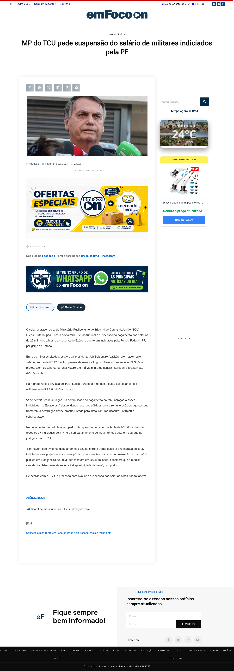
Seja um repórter (45, 3)
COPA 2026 (23, 3)
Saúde (57, 658)
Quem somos (19, 650)
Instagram (108, 256)
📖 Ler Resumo (40, 307)
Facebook (48, 256)
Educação (147, 650)
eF (10, 3)
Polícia (227, 650)
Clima (116, 650)
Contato (65, 3)
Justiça (178, 650)
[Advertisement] (184, 283)
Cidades (103, 650)
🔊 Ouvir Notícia (71, 307)
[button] (30, 87)
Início (3, 650)
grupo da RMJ (90, 256)
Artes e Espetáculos (43, 650)
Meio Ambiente (196, 650)
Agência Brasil (35, 497)
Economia (130, 650)
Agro (64, 650)
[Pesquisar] (204, 101)
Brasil (76, 650)
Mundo (214, 650)
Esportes (163, 650)
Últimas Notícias (117, 34)
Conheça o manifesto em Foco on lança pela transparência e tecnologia (68, 533)
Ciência (89, 650)
